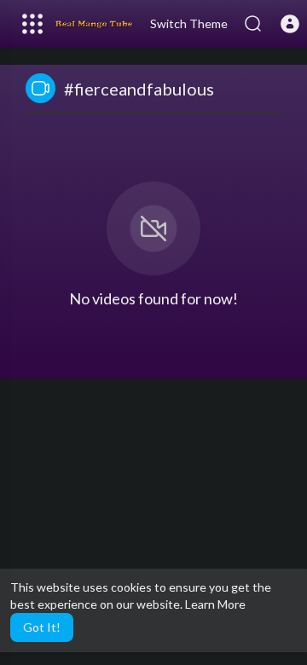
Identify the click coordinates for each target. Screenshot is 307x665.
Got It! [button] (42, 627)
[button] (290, 24)
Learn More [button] (215, 604)
